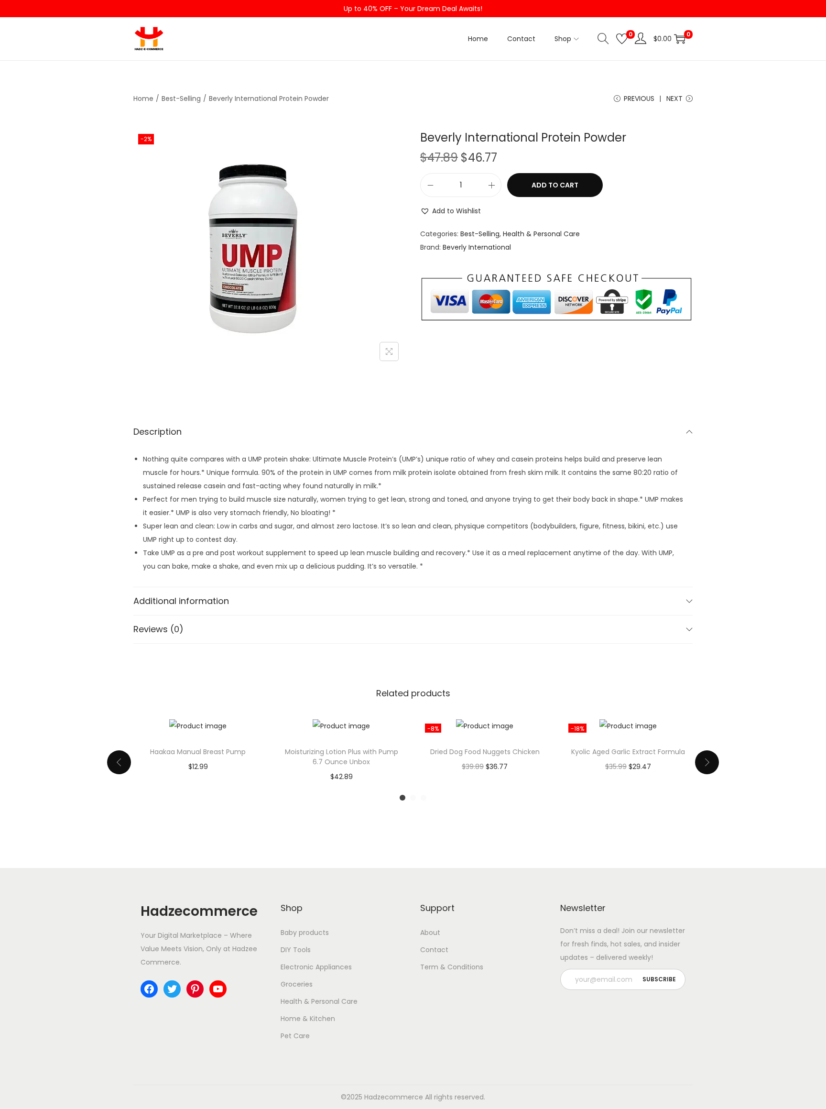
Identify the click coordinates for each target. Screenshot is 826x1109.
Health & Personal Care (541, 234)
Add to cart (555, 185)
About (430, 932)
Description (157, 432)
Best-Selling (181, 98)
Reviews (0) (158, 629)
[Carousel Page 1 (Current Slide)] (402, 798)
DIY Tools (296, 950)
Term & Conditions (451, 967)
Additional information (181, 601)
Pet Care (295, 1036)
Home (143, 98)
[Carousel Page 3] (423, 798)
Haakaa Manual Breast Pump (198, 752)
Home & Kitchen (308, 1018)
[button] (450, 211)
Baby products (305, 932)
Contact (434, 950)
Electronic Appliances (316, 967)
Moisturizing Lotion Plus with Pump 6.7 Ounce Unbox (341, 757)
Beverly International (477, 247)
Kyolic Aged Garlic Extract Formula (628, 752)
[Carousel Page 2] (413, 798)
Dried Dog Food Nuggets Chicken (485, 752)
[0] (622, 38)
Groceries (297, 984)
